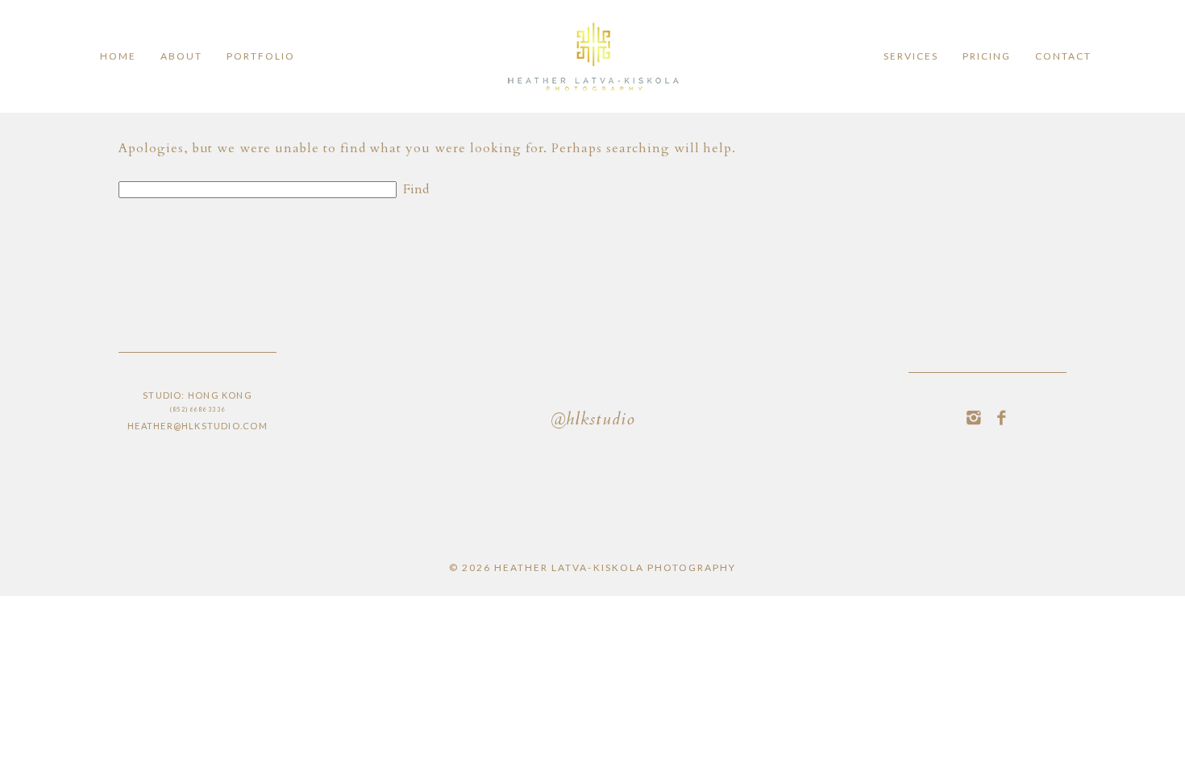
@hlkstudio (592, 421)
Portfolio (261, 56)
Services (911, 56)
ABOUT (181, 56)
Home (118, 56)
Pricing (987, 56)
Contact (1063, 56)
